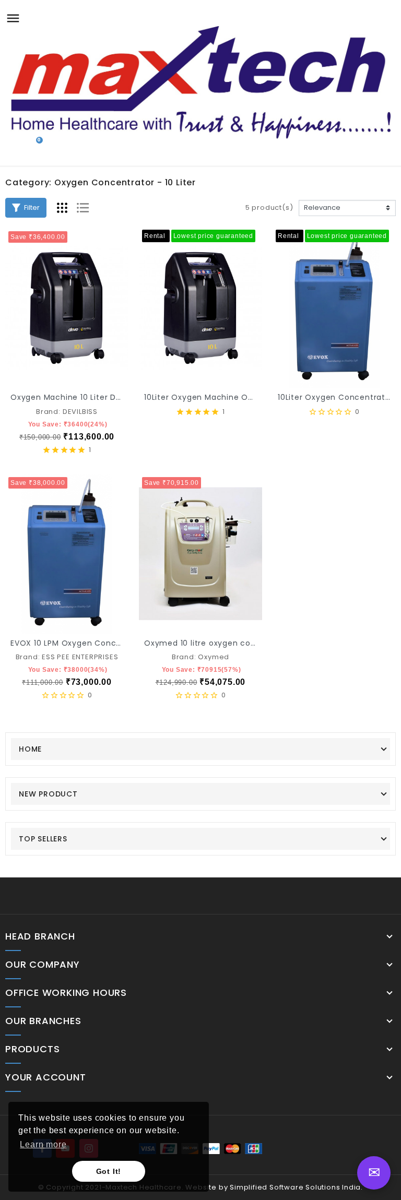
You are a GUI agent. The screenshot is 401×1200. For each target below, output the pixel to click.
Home (30, 749)
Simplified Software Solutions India (295, 1187)
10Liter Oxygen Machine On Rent (209, 397)
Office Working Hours (66, 993)
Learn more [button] (43, 1144)
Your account (45, 1077)
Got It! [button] (109, 1171)
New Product (48, 794)
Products (32, 1049)
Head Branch (40, 936)
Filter (32, 207)
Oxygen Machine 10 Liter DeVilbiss (77, 397)
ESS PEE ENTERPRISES (80, 657)
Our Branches (43, 1021)
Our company (42, 964)
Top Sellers (43, 839)
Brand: (48, 412)
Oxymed (213, 657)
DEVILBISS (80, 412)
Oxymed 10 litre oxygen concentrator (219, 643)
